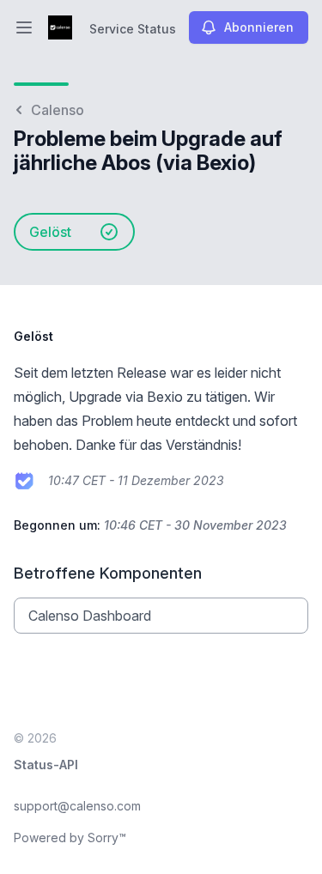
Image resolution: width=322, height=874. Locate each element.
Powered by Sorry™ (70, 837)
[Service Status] (60, 27)
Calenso (57, 109)
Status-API (46, 764)
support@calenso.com (77, 805)
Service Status (132, 28)
